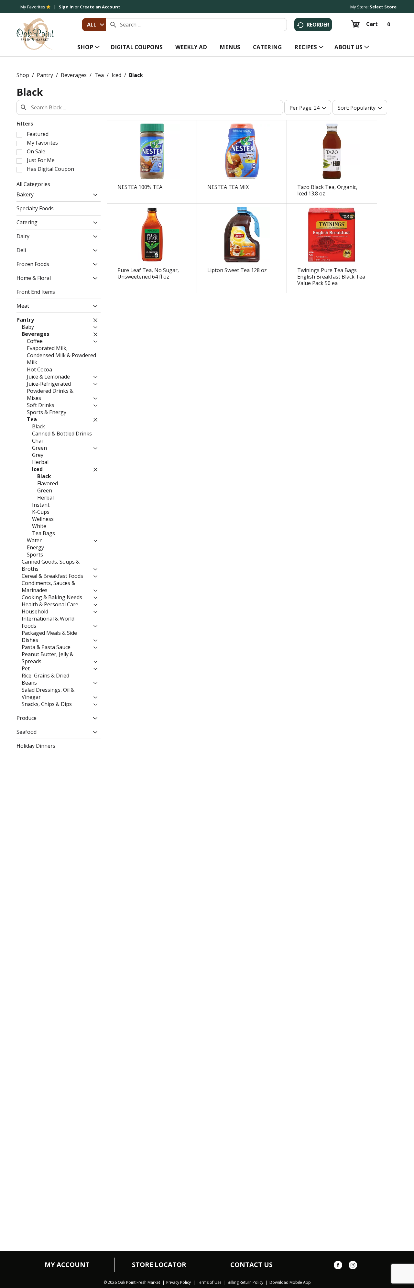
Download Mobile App (290, 1282)
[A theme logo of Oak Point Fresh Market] (35, 29)
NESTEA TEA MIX (228, 187)
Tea (99, 75)
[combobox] (94, 24)
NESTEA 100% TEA (139, 187)
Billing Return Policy (245, 1282)
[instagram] (353, 1266)
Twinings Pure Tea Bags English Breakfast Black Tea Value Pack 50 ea (331, 277)
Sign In (66, 7)
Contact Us (251, 1265)
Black (136, 75)
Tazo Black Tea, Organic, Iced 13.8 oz (327, 190)
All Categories (33, 184)
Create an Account (100, 7)
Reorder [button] (318, 24)
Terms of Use (209, 1282)
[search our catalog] (113, 24)
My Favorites (32, 7)
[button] (94, 195)
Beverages (74, 75)
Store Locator (159, 1265)
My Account (67, 1265)
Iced (116, 75)
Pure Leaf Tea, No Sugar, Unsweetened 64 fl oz (148, 273)
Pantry (45, 75)
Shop (22, 75)
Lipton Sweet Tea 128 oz (237, 270)
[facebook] (338, 1266)
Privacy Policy (178, 1282)
